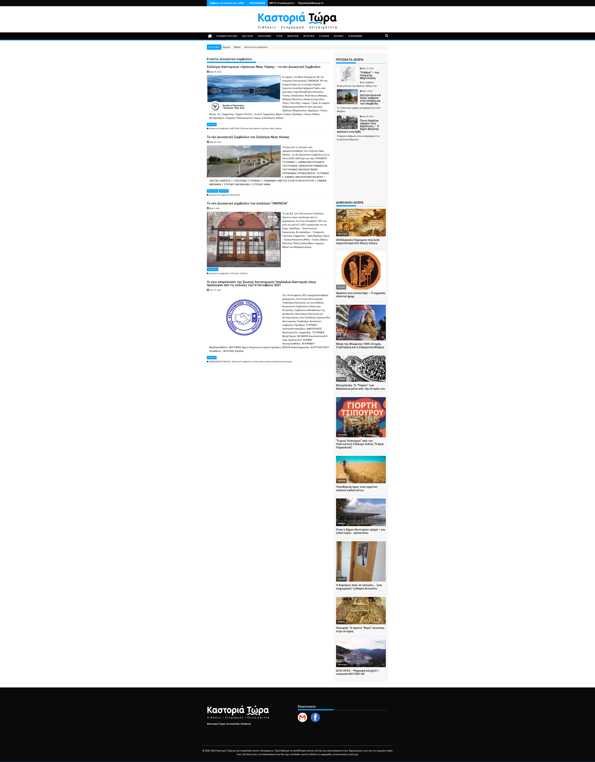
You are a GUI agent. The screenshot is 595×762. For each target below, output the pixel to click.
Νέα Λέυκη (235, 195)
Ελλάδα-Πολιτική (226, 36)
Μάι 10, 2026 (368, 68)
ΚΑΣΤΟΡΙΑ (234, 128)
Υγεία (279, 36)
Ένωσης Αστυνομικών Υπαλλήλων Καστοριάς (272, 362)
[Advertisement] (361, 172)
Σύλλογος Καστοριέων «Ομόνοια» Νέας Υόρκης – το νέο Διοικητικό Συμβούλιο (263, 67)
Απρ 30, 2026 (368, 116)
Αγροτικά (308, 36)
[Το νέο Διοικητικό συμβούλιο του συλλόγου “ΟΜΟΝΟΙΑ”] (244, 213)
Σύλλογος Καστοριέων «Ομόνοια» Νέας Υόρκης (261, 128)
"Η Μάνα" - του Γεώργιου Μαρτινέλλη (278, 3)
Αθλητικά (293, 36)
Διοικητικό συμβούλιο (219, 128)
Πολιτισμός (264, 36)
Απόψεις (339, 36)
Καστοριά (247, 36)
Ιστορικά (324, 36)
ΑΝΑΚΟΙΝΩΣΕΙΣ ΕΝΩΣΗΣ (220, 362)
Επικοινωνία (355, 36)
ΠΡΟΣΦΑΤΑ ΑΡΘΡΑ (349, 60)
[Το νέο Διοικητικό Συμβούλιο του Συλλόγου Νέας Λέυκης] (244, 147)
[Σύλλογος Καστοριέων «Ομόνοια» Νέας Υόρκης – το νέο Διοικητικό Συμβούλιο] (244, 77)
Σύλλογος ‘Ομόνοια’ (238, 273)
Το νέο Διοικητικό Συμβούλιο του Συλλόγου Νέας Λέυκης (248, 137)
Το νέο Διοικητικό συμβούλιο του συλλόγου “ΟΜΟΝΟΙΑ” (247, 203)
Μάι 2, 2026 (367, 91)
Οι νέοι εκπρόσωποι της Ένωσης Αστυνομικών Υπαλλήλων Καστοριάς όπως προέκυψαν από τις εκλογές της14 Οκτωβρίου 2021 (261, 283)
